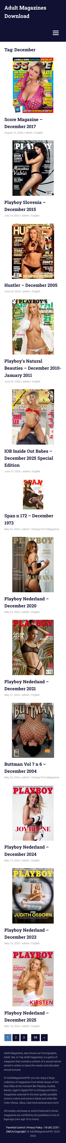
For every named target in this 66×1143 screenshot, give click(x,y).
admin (28, 132)
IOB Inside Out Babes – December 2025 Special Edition (28, 458)
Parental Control (15, 1127)
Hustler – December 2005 (30, 285)
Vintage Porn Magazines (45, 529)
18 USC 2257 (51, 1127)
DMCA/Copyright (16, 1131)
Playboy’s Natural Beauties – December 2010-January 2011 (32, 368)
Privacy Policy (34, 1127)
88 (35, 1037)
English (39, 132)
